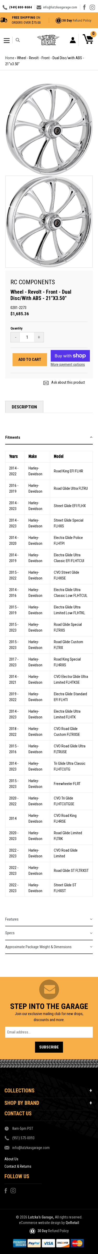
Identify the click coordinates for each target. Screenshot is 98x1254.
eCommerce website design (40, 1223)
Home (9, 58)
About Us (11, 1159)
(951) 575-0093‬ (23, 1138)
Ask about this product (67, 382)
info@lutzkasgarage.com (60, 7)
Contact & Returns (17, 1166)
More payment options (68, 364)
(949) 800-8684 (20, 7)
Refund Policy (82, 20)
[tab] (49, 438)
